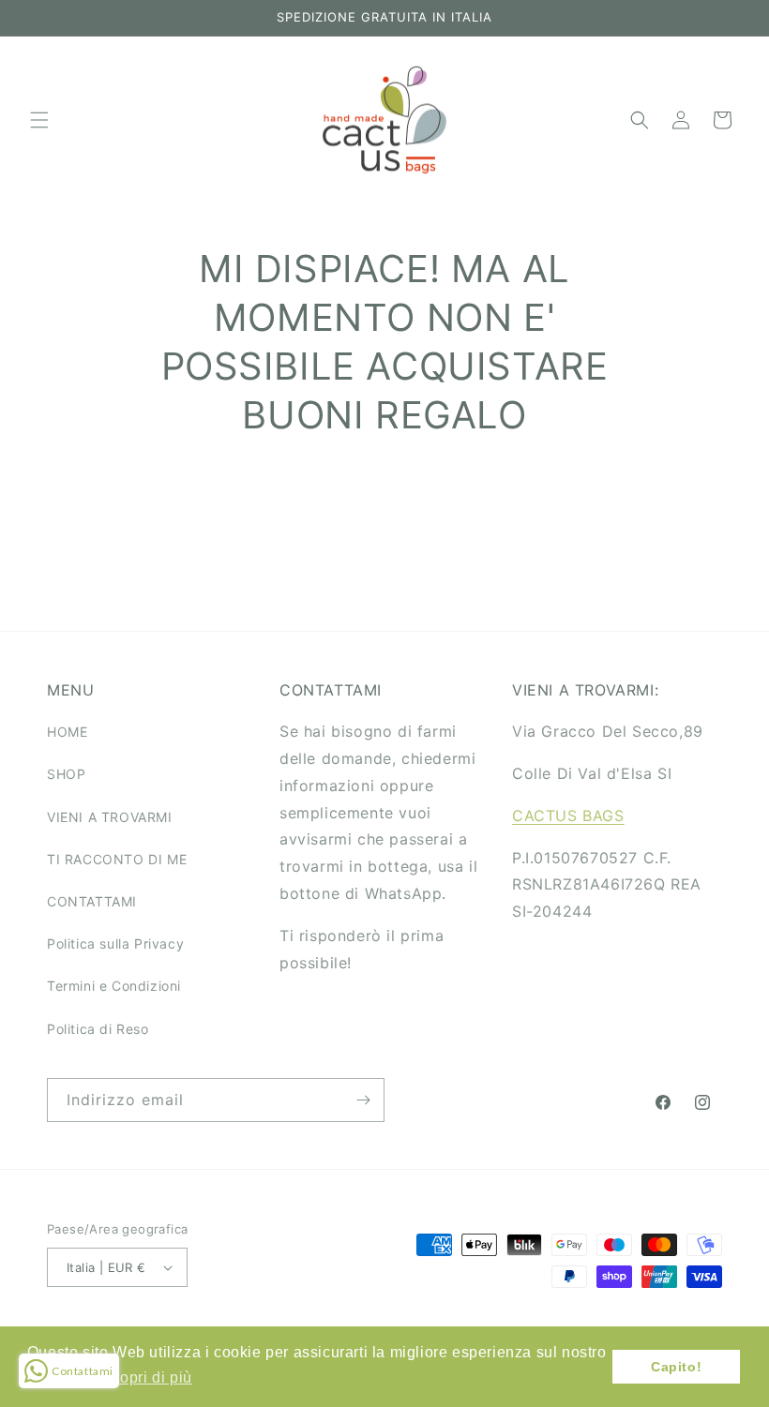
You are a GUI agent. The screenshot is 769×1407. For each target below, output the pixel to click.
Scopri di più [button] (146, 1377)
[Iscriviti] (363, 1100)
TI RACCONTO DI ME (117, 859)
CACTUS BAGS (568, 815)
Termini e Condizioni (114, 986)
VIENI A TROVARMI (110, 817)
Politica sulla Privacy (115, 943)
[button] (39, 120)
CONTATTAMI (92, 901)
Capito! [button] (676, 1366)
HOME (67, 732)
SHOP (66, 774)
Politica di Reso (98, 1029)
